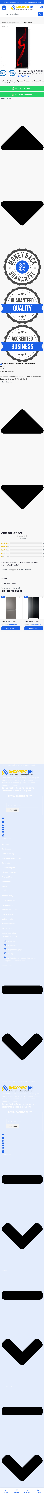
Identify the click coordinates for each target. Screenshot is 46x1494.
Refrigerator (27, 22)
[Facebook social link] (15, 379)
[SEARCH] (40, 14)
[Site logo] (22, 8)
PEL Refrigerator (8, 371)
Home (4, 22)
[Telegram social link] (26, 379)
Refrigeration (14, 22)
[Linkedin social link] (24, 379)
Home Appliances (25, 376)
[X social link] (18, 379)
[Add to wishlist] (20, 597)
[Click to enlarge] (3, 65)
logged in (14, 570)
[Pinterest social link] (21, 379)
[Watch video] (3, 59)
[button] (10, 628)
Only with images (10, 583)
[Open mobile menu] (4, 8)
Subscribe (13, 810)
